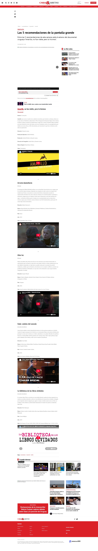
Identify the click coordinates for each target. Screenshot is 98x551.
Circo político (52, 506)
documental (28, 454)
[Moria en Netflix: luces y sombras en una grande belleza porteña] (20, 104)
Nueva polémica (33, 505)
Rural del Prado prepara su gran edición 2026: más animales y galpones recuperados (40, 474)
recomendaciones (29, 98)
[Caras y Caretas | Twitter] (11, 3)
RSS (66, 533)
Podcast (43, 528)
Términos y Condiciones (21, 539)
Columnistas (29, 6)
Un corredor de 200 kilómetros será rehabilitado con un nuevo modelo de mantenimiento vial (74, 65)
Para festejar (69, 469)
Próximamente (37, 469)
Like (60, 6)
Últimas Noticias (20, 526)
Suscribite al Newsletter (70, 527)
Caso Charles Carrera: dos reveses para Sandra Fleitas (74, 73)
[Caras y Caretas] (23, 520)
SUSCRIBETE (93, 2)
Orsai (51, 6)
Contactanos (68, 530)
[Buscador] (6, 3)
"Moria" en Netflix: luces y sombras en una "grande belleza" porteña (38, 104)
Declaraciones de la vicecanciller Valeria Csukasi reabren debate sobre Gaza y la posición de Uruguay (33, 509)
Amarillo (21, 109)
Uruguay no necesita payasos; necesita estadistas (57, 508)
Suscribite (55, 92)
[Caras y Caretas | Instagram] (14, 3)
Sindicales (41, 6)
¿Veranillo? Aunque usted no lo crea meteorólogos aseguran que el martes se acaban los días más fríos (57, 493)
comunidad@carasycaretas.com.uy (26, 542)
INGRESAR (87, 2)
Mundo (46, 6)
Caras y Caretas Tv (73, 6)
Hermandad (52, 469)
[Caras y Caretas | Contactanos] (79, 519)
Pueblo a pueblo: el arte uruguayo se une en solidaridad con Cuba (55, 473)
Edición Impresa (44, 530)
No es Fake (52, 489)
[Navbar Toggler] (3, 2)
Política (22, 6)
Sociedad (35, 6)
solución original (21, 461)
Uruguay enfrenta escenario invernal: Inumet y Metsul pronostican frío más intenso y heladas (74, 54)
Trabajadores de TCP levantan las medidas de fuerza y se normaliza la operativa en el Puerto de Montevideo (73, 493)
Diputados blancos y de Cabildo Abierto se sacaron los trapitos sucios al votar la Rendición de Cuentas (74, 69)
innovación (68, 506)
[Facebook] (15, 11)
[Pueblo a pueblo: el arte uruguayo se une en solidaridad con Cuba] (57, 470)
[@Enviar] (15, 17)
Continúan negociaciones (71, 489)
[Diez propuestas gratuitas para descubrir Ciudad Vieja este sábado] (73, 470)
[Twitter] (15, 14)
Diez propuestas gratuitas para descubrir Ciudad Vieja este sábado (72, 473)
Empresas (65, 6)
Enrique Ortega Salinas (58, 513)
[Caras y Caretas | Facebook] (9, 3)
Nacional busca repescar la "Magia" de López (74, 58)
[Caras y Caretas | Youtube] (17, 3)
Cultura (56, 6)
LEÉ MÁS (25, 102)
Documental (20, 112)
